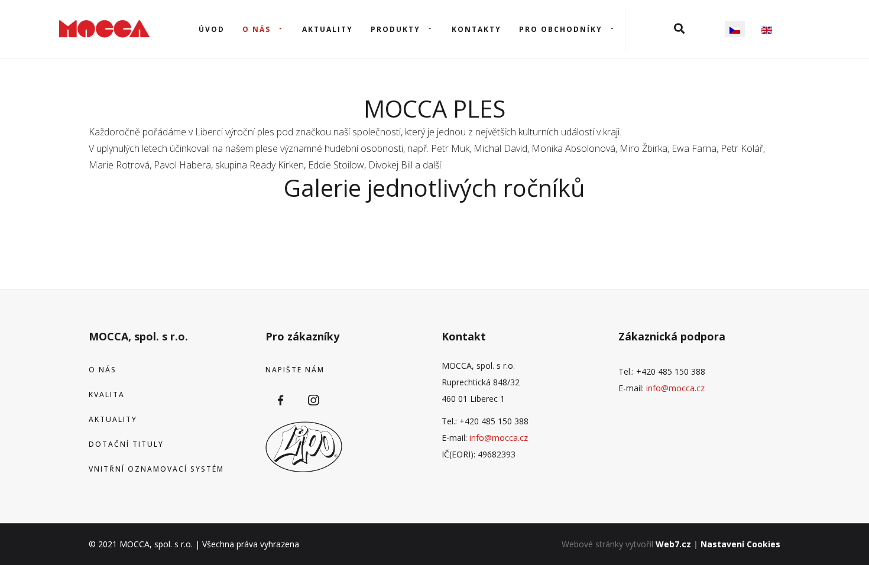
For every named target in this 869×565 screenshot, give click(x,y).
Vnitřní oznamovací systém (156, 469)
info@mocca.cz (498, 437)
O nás (256, 29)
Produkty (395, 29)
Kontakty (476, 29)
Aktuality (327, 29)
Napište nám (295, 370)
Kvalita (107, 394)
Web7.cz (673, 544)
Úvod (212, 29)
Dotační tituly (126, 444)
